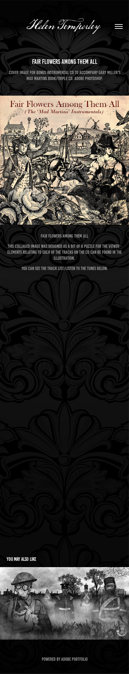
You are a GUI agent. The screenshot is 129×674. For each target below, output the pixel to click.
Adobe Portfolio (74, 659)
